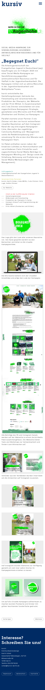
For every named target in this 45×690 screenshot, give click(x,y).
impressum (7, 673)
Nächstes (38, 619)
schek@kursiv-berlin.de (10, 666)
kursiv (12, 4)
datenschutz (21, 673)
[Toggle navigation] (40, 4)
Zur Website (7, 187)
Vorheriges (7, 619)
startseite (34, 673)
